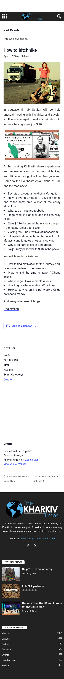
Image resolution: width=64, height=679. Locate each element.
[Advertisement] (32, 5)
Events (5, 655)
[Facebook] (28, 546)
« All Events (12, 30)
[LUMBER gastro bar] (11, 591)
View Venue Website (15, 464)
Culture (8, 379)
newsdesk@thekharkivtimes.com (38, 538)
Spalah (36, 109)
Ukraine (6, 638)
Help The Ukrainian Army (37, 569)
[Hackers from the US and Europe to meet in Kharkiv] (11, 608)
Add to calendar (22, 326)
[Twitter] (35, 546)
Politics (5, 665)
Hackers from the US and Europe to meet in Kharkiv (42, 605)
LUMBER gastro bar (34, 586)
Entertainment (9, 660)
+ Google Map (31, 459)
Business (6, 649)
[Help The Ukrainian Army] (11, 574)
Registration (11, 308)
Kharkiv (6, 633)
